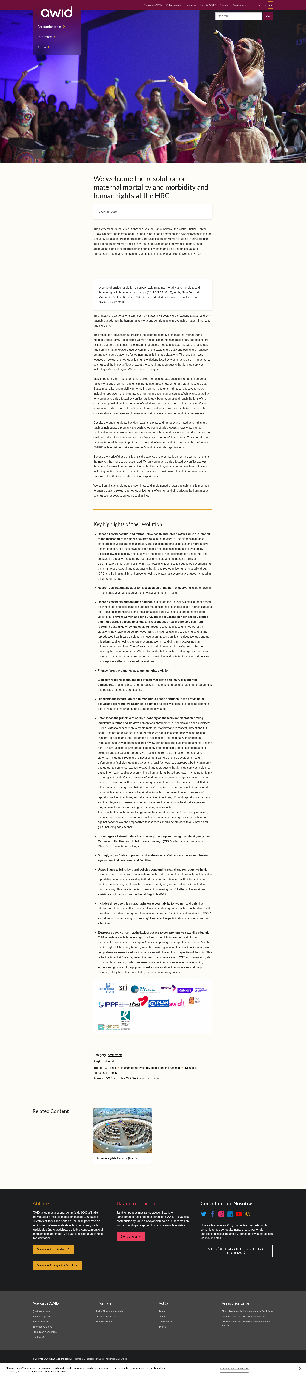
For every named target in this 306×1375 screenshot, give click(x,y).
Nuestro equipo (41, 1316)
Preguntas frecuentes (45, 1331)
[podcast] (248, 1214)
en (259, 5)
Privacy (100, 1359)
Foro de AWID (208, 4)
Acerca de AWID (153, 4)
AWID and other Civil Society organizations (132, 1078)
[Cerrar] (300, 1368)
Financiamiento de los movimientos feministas (247, 1311)
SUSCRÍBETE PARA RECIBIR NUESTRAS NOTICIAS (236, 1251)
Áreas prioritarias (49, 26)
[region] (153, 1369)
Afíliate (162, 1316)
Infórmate (45, 37)
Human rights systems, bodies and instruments (150, 1067)
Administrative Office (116, 1359)
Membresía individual (51, 1249)
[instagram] (221, 1214)
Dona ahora (129, 1236)
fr (265, 5)
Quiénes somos (41, 1311)
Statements (115, 1055)
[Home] (56, 12)
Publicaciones (174, 4)
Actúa (42, 47)
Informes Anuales (42, 1326)
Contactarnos (241, 4)
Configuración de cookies (234, 1368)
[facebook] (212, 1214)
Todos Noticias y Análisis (109, 1311)
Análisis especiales (106, 1316)
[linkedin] (230, 1214)
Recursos (191, 4)
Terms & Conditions (85, 1359)
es (270, 5)
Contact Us (39, 1337)
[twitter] (203, 1214)
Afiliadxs (224, 4)
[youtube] (239, 1214)
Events (162, 1326)
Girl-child (110, 1067)
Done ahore (165, 1321)
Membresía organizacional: (55, 1265)
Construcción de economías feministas (243, 1316)
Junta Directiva (41, 1321)
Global (109, 1061)
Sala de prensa (104, 1321)
